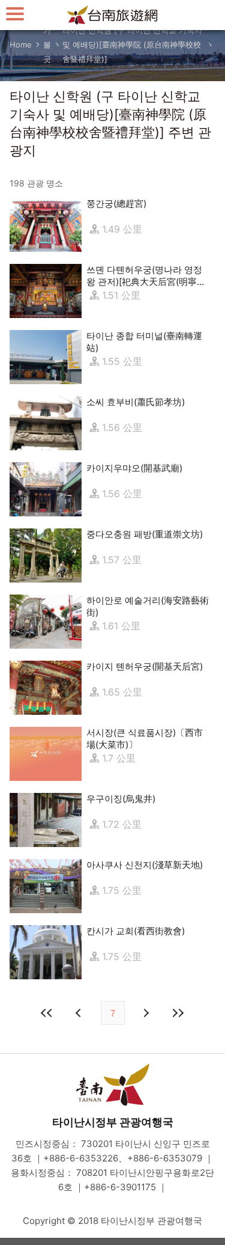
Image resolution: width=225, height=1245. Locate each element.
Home (21, 44)
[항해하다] (15, 13)
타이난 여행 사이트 (113, 15)
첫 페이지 (47, 1013)
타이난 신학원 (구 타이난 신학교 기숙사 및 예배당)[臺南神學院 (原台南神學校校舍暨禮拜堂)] (132, 44)
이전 (80, 1013)
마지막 (178, 1013)
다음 (146, 1013)
